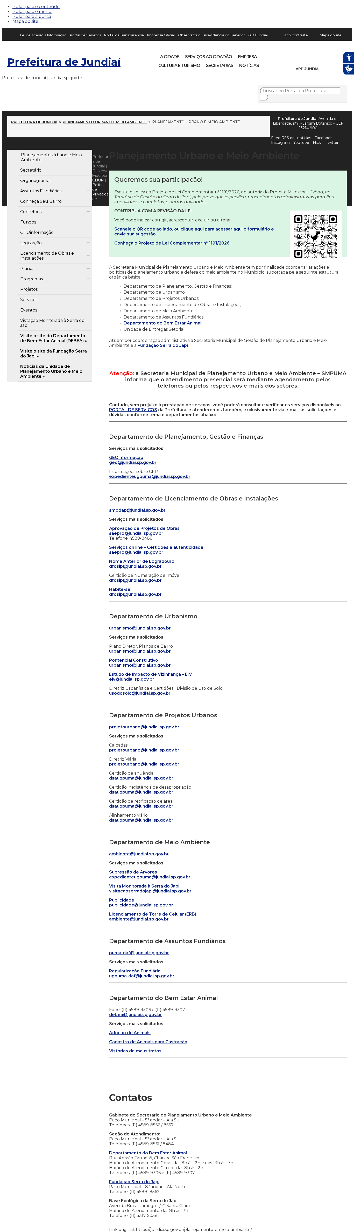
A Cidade (169, 56)
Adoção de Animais (130, 1032)
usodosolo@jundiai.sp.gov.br (140, 693)
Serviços (28, 299)
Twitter (332, 142)
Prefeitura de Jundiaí (64, 62)
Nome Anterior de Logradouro (141, 561)
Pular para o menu (32, 11)
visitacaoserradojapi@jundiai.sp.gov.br (150, 891)
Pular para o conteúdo (36, 6)
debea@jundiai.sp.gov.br (135, 1014)
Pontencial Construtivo (133, 660)
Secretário (30, 170)
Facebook (291, 55)
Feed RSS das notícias (291, 138)
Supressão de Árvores (133, 872)
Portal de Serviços (85, 35)
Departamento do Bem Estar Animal (162, 323)
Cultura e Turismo (179, 65)
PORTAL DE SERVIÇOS (133, 409)
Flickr (335, 55)
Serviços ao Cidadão (208, 56)
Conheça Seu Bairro (41, 201)
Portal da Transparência (124, 35)
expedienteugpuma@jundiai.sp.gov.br (149, 476)
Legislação (31, 242)
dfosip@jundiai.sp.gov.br (135, 566)
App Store (325, 69)
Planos (27, 268)
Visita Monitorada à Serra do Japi (144, 886)
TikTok (308, 55)
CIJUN (98, 180)
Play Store (334, 69)
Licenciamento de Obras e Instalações (47, 256)
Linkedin (326, 55)
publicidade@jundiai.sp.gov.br (141, 905)
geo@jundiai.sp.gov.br (133, 462)
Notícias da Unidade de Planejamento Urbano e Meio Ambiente (51, 371)
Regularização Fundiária (134, 971)
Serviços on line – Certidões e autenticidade (156, 547)
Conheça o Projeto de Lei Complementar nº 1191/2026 (172, 243)
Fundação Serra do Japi (163, 345)
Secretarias (219, 65)
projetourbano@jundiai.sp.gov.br (144, 727)
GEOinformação (37, 232)
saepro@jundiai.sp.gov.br (136, 533)
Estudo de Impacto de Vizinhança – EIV (150, 674)
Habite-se (119, 589)
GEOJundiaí (258, 35)
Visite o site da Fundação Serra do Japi (53, 353)
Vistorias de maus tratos (135, 1050)
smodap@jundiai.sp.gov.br (137, 510)
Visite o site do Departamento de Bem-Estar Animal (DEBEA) (52, 338)
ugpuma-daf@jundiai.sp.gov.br (141, 975)
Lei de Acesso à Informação (43, 35)
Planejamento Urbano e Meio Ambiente (105, 122)
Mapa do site (25, 21)
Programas (31, 278)
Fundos (28, 222)
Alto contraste (296, 35)
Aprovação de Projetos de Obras (144, 528)
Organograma (34, 180)
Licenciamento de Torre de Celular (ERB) (152, 914)
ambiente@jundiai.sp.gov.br (139, 853)
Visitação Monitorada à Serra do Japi (52, 323)
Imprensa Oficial (161, 35)
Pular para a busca (31, 16)
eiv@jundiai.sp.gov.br (131, 679)
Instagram (299, 55)
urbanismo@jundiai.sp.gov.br (140, 628)
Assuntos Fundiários (40, 190)
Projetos (29, 289)
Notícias (249, 65)
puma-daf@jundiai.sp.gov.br (139, 952)
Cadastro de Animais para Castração (148, 1041)
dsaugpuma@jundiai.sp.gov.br (141, 778)
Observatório (189, 35)
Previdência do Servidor (224, 35)
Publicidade (121, 900)
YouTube (317, 55)
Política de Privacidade (100, 191)
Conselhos (30, 211)
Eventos (28, 310)
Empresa (247, 56)
